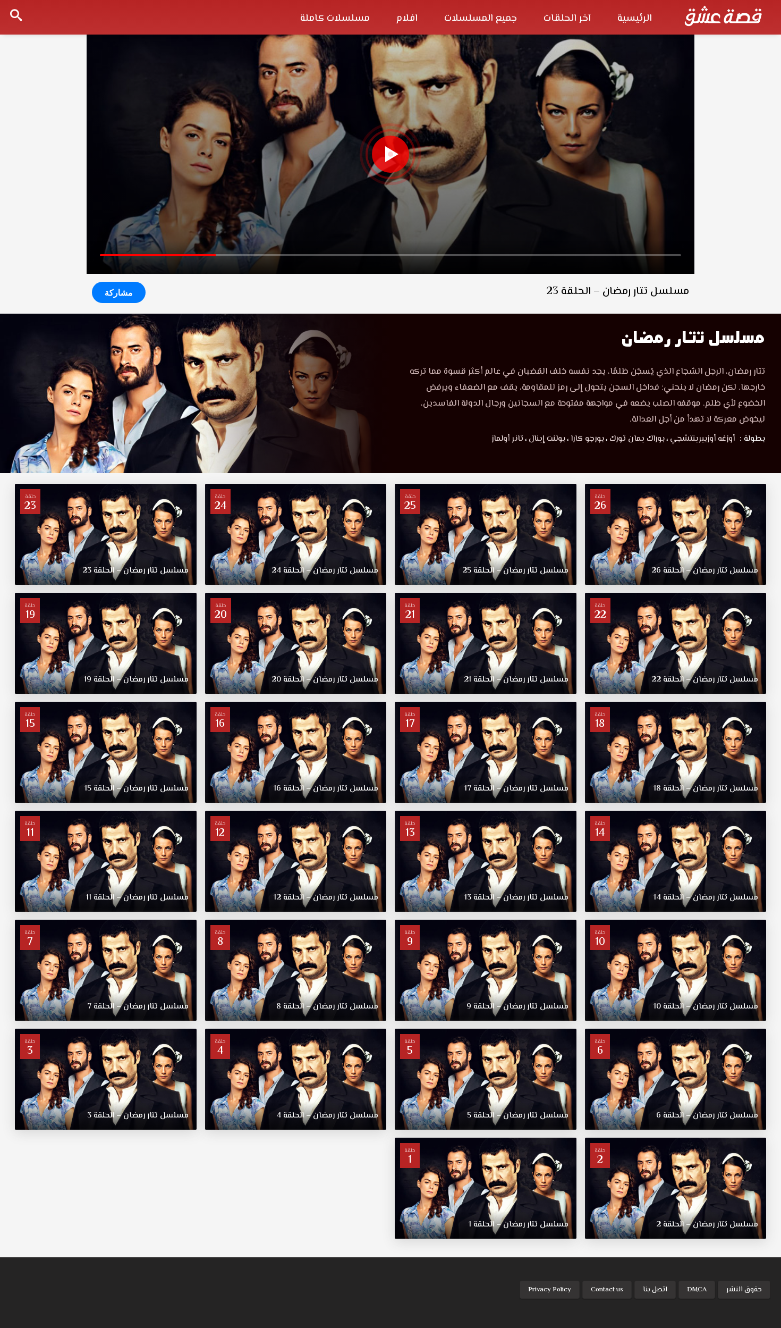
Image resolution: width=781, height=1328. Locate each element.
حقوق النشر (744, 1289)
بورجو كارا (585, 439)
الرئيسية (634, 18)
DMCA (697, 1289)
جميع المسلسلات (480, 18)
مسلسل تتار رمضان (693, 337)
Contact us (607, 1289)
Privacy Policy (549, 1289)
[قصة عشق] (723, 16)
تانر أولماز (507, 439)
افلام (407, 18)
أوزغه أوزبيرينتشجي (700, 439)
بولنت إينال (545, 439)
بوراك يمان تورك (635, 439)
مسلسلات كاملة (335, 18)
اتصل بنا (655, 1289)
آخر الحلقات (567, 18)
